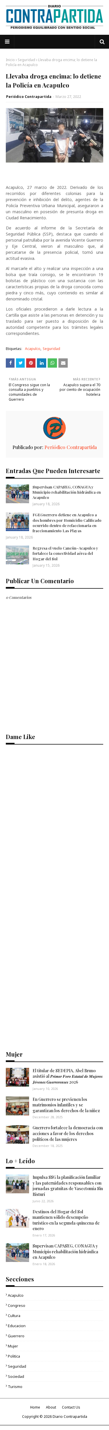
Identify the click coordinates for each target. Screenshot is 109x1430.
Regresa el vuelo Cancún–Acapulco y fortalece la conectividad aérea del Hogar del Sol (65, 553)
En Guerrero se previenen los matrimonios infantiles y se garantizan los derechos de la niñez (66, 1105)
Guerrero (16, 1335)
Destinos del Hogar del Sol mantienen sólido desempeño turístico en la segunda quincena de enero (66, 1220)
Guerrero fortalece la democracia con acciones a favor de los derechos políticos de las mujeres (68, 1133)
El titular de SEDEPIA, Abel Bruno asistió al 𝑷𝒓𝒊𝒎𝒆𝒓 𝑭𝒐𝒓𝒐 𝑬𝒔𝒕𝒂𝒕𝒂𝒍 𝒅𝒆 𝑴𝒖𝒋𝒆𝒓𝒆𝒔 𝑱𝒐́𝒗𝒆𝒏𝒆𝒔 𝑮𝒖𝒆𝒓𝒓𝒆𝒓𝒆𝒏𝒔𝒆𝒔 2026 (68, 1076)
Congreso (16, 1305)
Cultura (14, 1315)
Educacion (17, 1325)
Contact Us (71, 1407)
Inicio (10, 59)
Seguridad (26, 59)
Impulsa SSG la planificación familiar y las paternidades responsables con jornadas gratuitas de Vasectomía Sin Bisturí (68, 1185)
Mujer (13, 1346)
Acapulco (32, 348)
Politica (14, 1356)
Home (35, 1407)
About (51, 1407)
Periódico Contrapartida (28, 96)
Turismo (15, 1386)
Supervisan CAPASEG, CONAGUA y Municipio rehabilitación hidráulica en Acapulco (67, 492)
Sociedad (16, 1376)
